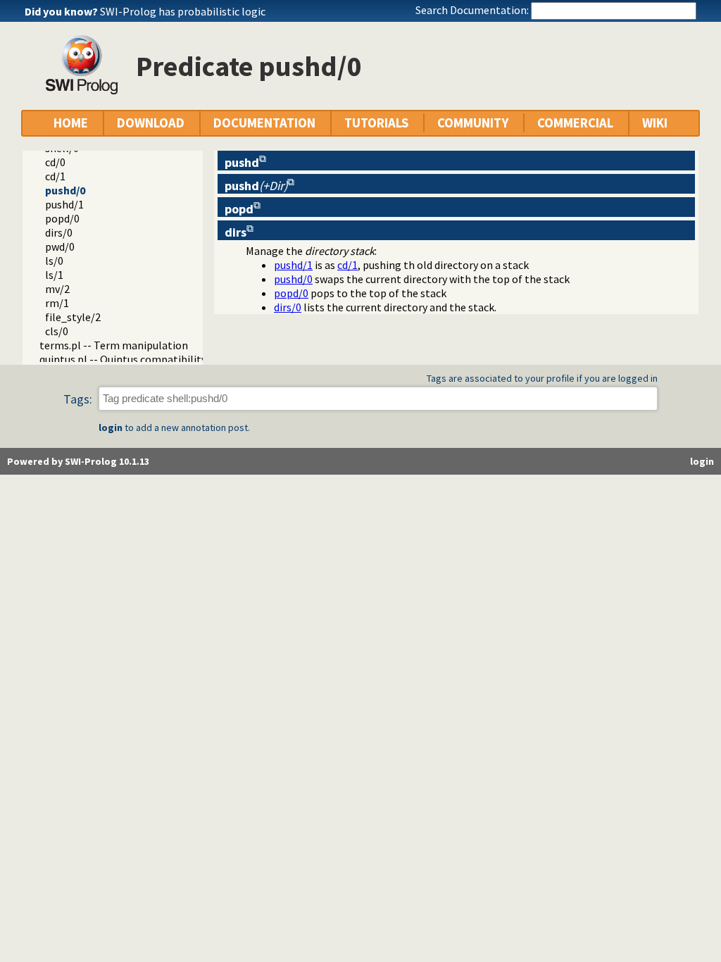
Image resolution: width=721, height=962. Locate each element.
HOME (71, 123)
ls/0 (54, 261)
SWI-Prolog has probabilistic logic (182, 11)
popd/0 (62, 218)
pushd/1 (64, 204)
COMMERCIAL (575, 123)
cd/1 (55, 176)
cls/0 (56, 331)
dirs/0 (59, 232)
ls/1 (54, 275)
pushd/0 (65, 190)
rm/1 (57, 303)
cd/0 (55, 162)
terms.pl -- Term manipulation (113, 345)
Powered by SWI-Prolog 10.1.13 (78, 461)
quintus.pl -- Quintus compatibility (122, 359)
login (111, 427)
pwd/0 (60, 246)
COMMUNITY (472, 123)
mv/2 (57, 289)
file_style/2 (73, 317)
